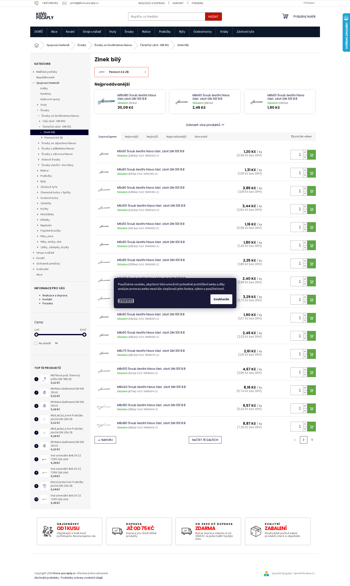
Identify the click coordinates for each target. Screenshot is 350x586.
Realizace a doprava (152, 3)
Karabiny (45, 94)
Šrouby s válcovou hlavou (57, 154)
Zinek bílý (49, 132)
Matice (44, 171)
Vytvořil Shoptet (282, 573)
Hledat (213, 17)
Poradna (197, 3)
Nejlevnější (131, 137)
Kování (40, 258)
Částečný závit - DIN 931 (56, 127)
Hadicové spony (50, 99)
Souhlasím (221, 299)
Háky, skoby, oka (50, 242)
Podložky (46, 176)
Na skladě (48, 343)
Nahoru (107, 440)
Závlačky (45, 203)
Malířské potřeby (46, 72)
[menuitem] (38, 32)
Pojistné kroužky (50, 231)
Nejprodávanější (176, 137)
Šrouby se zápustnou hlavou (58, 143)
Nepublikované (45, 77)
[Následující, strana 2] (303, 440)
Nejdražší (152, 137)
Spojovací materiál (47, 83)
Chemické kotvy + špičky (55, 192)
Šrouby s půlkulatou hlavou (57, 149)
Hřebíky (45, 220)
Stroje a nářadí (45, 253)
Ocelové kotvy (49, 198)
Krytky (44, 209)
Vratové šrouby (50, 160)
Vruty (43, 105)
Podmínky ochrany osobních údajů (82, 578)
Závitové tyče (48, 187)
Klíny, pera (46, 236)
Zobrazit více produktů (203, 125)
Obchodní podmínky (46, 578)
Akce (39, 275)
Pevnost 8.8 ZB (54, 138)
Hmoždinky (47, 214)
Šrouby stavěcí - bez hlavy (57, 165)
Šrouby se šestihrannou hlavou (60, 116)
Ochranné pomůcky (48, 264)
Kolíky (44, 88)
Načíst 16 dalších (205, 440)
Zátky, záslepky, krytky (54, 247)
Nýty (43, 181)
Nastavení (125, 301)
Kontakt (178, 3)
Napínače (46, 225)
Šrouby (44, 110)
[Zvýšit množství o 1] (305, 152)
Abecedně (201, 137)
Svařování (42, 269)
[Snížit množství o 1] (305, 157)
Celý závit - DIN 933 (53, 121)
